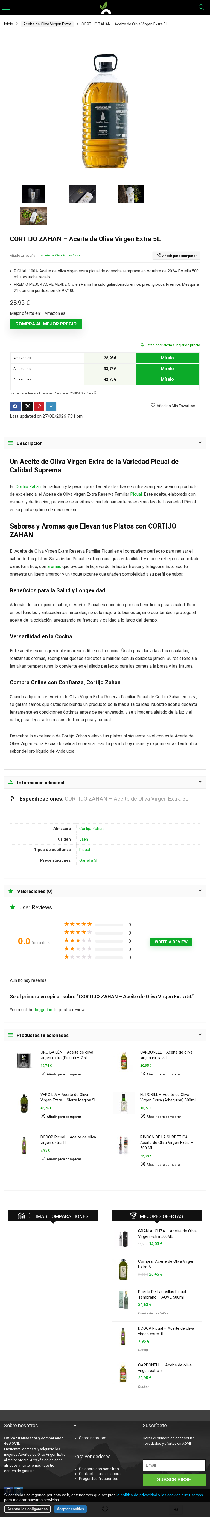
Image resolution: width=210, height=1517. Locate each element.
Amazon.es (22, 358)
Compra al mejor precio (46, 324)
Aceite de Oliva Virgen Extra (47, 24)
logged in (44, 1009)
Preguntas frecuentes (98, 1478)
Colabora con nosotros (99, 1469)
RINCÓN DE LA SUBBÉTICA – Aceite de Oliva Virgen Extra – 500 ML (166, 1142)
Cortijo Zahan (28, 486)
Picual (160, 462)
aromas (54, 566)
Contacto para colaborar (100, 1474)
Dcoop (143, 1350)
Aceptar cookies (70, 1509)
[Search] (201, 7)
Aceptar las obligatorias (27, 1509)
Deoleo (143, 1387)
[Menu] (6, 7)
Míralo (167, 357)
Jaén (83, 839)
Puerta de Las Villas (153, 1313)
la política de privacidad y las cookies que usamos (159, 1495)
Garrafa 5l (88, 860)
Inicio (8, 24)
